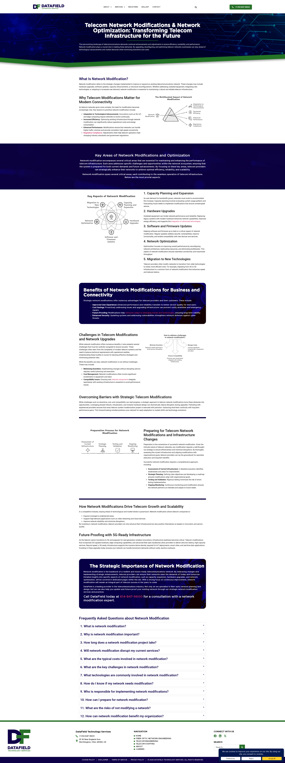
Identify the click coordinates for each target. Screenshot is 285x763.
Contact (156, 7)
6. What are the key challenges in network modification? (119, 667)
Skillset (145, 7)
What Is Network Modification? (103, 79)
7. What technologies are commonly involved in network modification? (129, 675)
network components (120, 379)
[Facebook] (215, 736)
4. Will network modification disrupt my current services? (120, 650)
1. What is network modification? (103, 626)
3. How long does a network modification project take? (118, 642)
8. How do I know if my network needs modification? (116, 683)
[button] (196, 7)
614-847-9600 (131, 596)
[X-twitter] (225, 736)
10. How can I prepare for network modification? (114, 700)
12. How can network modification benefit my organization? (122, 716)
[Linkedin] (220, 736)
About (106, 7)
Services (119, 7)
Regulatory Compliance (92, 133)
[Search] (242, 747)
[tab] (142, 625)
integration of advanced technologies (185, 221)
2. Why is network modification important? (109, 634)
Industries (133, 7)
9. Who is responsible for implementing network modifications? (124, 691)
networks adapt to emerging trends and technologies (149, 313)
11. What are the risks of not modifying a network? (115, 708)
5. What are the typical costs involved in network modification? (124, 659)
